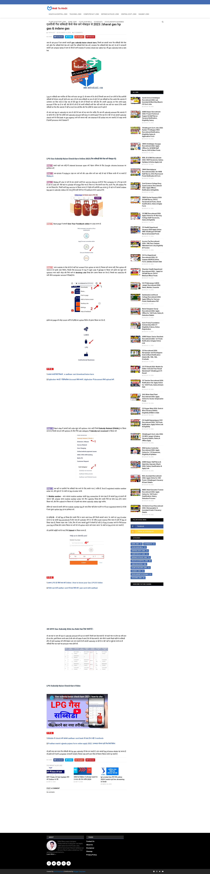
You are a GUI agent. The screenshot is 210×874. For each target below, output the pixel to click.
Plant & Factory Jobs (57, 22)
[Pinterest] (68, 863)
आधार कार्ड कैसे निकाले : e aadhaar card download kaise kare (71, 374)
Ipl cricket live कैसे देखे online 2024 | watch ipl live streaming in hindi (112, 779)
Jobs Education (137, 564)
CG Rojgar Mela (85, 22)
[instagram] (157, 871)
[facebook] (154, 871)
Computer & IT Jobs (91, 14)
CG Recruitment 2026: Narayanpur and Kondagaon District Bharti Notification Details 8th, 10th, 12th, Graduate (152, 355)
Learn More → (51, 854)
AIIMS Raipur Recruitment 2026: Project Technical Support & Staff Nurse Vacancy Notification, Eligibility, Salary (151, 116)
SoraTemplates (58, 871)
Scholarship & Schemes (114, 22)
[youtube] (162, 871)
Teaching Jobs (75, 14)
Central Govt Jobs (128, 14)
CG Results (98, 22)
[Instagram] (63, 863)
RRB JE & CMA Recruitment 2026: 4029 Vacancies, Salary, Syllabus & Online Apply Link (152, 160)
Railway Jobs (144, 14)
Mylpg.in (50, 176)
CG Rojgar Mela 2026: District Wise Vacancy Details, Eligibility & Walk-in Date (152, 411)
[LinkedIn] (59, 863)
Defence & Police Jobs (110, 14)
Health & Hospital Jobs (58, 14)
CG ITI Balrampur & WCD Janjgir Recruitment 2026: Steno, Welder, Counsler (151, 285)
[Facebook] (49, 863)
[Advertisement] (86, 139)
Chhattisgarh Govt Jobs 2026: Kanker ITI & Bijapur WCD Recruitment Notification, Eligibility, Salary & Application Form (152, 132)
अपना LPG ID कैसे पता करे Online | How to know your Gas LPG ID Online (75, 583)
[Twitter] (54, 863)
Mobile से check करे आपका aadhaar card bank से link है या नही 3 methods (75, 738)
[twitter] (159, 871)
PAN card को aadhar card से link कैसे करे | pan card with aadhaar (73, 588)
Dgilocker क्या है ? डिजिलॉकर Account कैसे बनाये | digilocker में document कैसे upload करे (81, 379)
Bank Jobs (72, 22)
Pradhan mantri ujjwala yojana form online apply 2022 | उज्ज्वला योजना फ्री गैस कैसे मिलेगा (81, 743)
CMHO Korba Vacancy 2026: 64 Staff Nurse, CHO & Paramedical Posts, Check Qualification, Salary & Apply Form (152, 202)
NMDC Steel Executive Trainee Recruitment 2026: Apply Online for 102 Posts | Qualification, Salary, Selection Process (152, 494)
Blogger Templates (79, 871)
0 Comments (78, 32)
